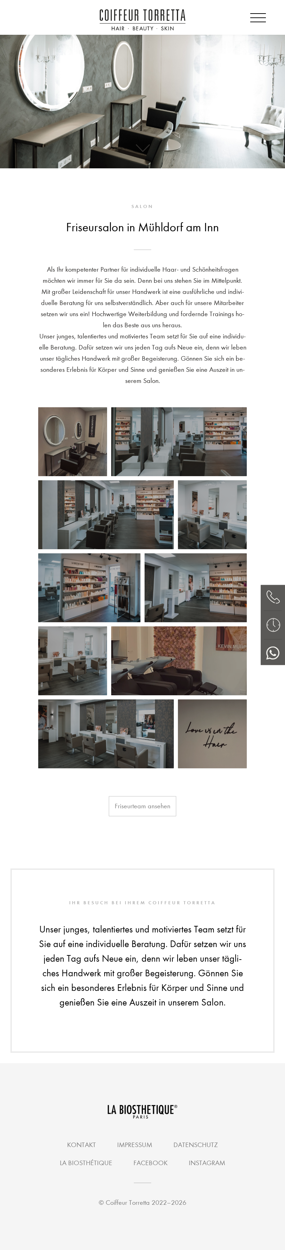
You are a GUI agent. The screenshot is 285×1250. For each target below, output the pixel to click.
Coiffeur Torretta (128, 1203)
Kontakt (81, 1145)
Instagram (207, 1163)
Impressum (134, 1145)
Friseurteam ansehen (142, 806)
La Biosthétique (86, 1163)
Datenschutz (195, 1145)
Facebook (150, 1163)
